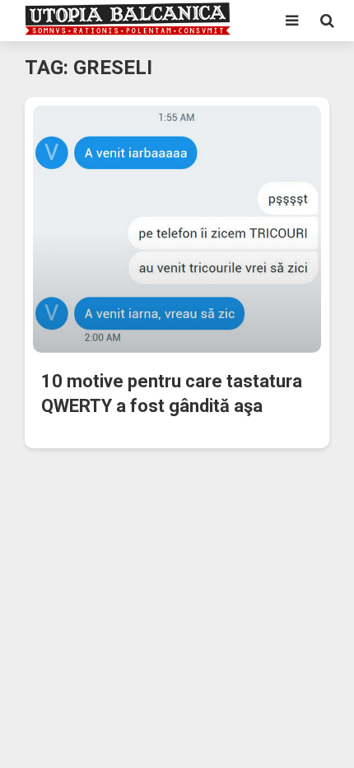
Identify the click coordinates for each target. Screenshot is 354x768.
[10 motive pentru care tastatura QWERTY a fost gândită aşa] (177, 228)
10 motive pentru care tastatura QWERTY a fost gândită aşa (171, 393)
